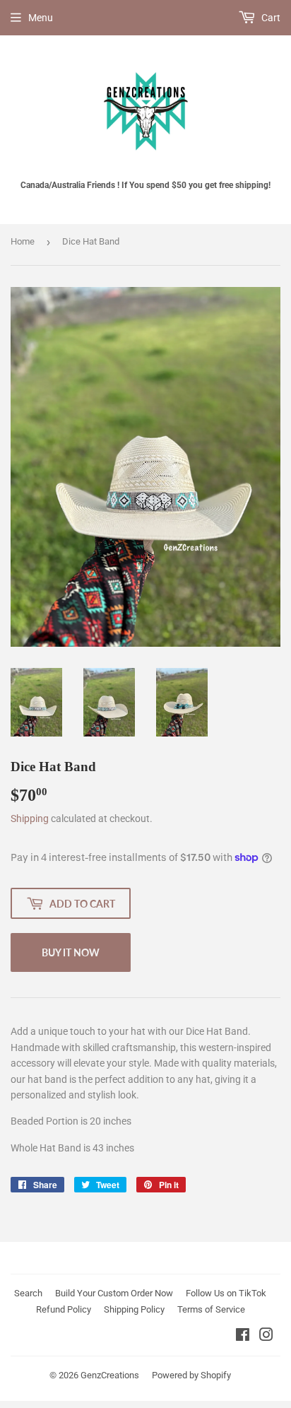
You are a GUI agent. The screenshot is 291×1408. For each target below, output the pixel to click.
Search (28, 1293)
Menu (40, 17)
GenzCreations (110, 1375)
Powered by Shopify (191, 1375)
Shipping (30, 818)
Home (23, 241)
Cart (269, 17)
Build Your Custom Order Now (114, 1293)
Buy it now (71, 952)
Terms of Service (211, 1309)
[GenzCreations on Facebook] (242, 1336)
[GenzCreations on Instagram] (266, 1336)
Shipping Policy (134, 1309)
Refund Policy (63, 1309)
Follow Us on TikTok (226, 1293)
